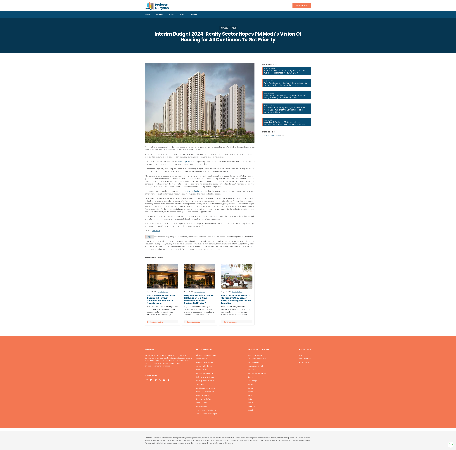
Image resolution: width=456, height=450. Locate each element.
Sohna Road (252, 370)
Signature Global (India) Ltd (191, 191)
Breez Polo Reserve (202, 395)
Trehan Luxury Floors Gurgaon (206, 414)
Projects (159, 14)
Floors (171, 14)
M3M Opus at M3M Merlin (205, 381)
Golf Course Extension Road (257, 359)
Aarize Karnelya (201, 359)
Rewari (250, 410)
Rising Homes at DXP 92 (204, 362)
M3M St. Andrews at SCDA (205, 388)
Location (193, 14)
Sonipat (250, 388)
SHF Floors (200, 384)
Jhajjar (250, 399)
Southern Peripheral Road (257, 373)
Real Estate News (237, 292)
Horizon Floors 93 (202, 370)
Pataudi (250, 403)
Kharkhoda (252, 406)
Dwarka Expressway (255, 355)
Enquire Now (301, 6)
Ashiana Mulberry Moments (205, 373)
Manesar (251, 384)
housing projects (185, 161)
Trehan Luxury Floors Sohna (206, 410)
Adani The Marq (201, 403)
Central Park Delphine (204, 366)
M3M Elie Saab (201, 406)
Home (147, 14)
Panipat (250, 392)
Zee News (156, 231)
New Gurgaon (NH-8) (255, 366)
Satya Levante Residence (205, 377)
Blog (300, 355)
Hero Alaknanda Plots (203, 399)
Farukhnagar (252, 381)
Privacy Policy (304, 362)
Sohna (250, 377)
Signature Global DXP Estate (206, 355)
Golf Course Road (253, 362)
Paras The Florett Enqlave (205, 392)
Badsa (250, 395)
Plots (182, 14)
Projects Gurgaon (163, 292)
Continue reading (156, 322)
